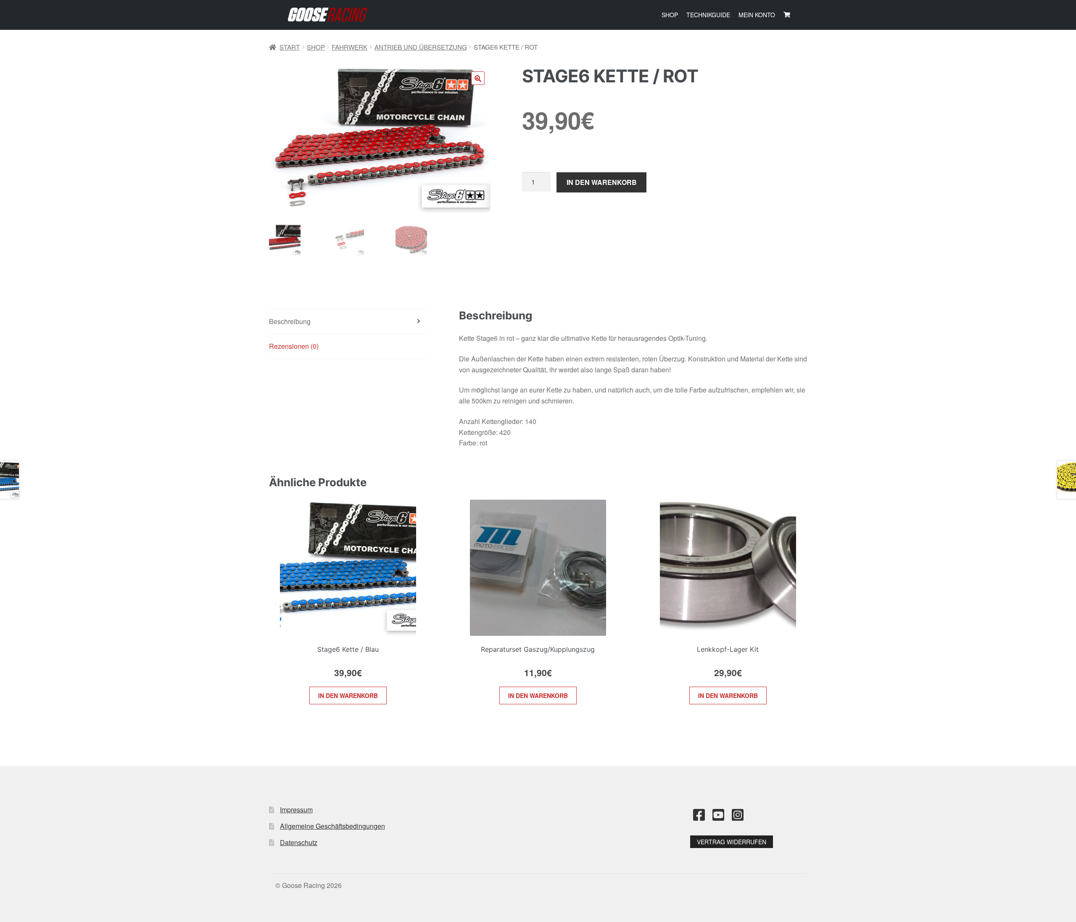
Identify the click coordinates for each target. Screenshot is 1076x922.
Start (290, 46)
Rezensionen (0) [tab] (294, 346)
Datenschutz (298, 842)
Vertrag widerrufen (731, 842)
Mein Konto (756, 15)
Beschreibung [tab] (290, 321)
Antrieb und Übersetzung (420, 46)
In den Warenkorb (602, 182)
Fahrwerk (349, 46)
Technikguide (708, 15)
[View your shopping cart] (786, 15)
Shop (670, 15)
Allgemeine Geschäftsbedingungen (332, 826)
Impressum (296, 809)
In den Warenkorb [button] (348, 695)
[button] (478, 78)
